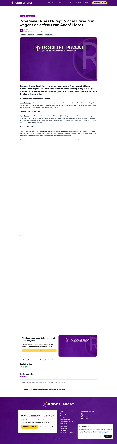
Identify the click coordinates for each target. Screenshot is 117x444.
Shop (69, 3)
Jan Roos (26, 29)
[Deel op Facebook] (21, 367)
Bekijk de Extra (64, 423)
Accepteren (108, 436)
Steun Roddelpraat (100, 3)
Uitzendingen (51, 3)
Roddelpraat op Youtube (66, 421)
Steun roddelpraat (29, 427)
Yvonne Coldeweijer (49, 34)
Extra (87, 3)
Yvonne (26, 116)
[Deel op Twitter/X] (23, 367)
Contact (78, 3)
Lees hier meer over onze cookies (99, 432)
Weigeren (101, 436)
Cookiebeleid (63, 430)
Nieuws (61, 3)
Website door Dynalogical (67, 432)
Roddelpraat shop (65, 419)
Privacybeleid (63, 428)
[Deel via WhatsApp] (26, 367)
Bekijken (39, 350)
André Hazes (23, 34)
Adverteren (63, 417)
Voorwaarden (63, 426)
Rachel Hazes (31, 34)
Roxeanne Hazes (39, 34)
